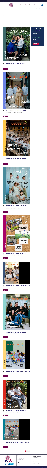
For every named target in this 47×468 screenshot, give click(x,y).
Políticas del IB (20, 8)
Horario (18, 462)
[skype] (36, 40)
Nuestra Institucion (20, 458)
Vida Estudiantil (25, 8)
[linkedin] (35, 40)
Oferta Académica (15, 8)
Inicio (7, 8)
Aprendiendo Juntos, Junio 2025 (16, 158)
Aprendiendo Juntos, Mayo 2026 (16, 63)
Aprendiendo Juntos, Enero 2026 (16, 111)
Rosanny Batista (14, 112)
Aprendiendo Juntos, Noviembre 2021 (18, 442)
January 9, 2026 (8, 112)
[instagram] (43, 467)
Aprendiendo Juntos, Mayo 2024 (16, 253)
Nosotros (10, 8)
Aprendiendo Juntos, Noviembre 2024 (16, 206)
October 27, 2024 (8, 208)
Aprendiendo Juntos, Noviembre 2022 (18, 371)
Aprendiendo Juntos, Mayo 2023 (16, 332)
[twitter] (37, 40)
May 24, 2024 (7, 255)
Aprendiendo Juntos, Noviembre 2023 (18, 285)
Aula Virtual (33, 8)
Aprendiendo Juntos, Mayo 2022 (16, 411)
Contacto (29, 8)
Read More (5, 116)
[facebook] (41, 467)
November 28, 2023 (8, 287)
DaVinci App (38, 8)
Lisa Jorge (12, 412)
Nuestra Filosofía (20, 459)
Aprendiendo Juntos (20, 112)
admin (13, 287)
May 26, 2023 (7, 333)
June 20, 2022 (7, 412)
